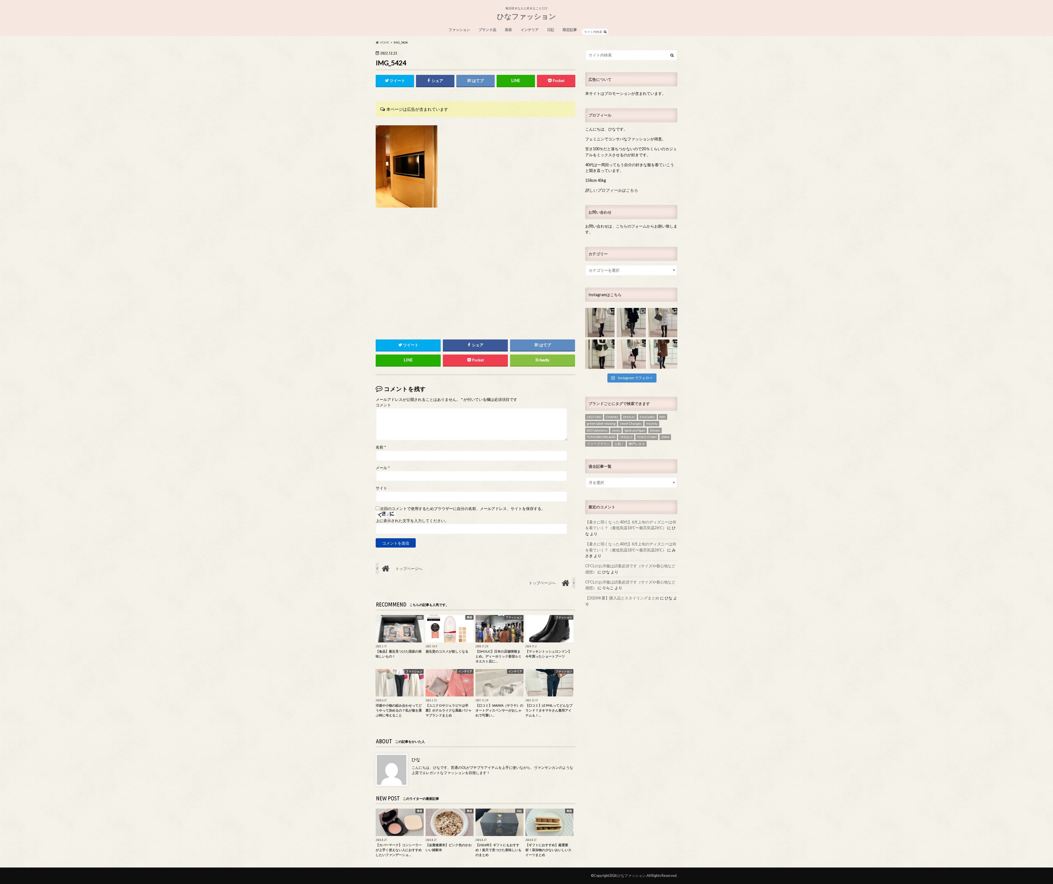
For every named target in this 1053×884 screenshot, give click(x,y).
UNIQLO (626, 437)
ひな (416, 759)
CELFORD (594, 417)
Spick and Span (634, 430)
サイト (381, 488)
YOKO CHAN (646, 437)
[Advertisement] (475, 285)
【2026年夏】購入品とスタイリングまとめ (622, 598)
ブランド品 (487, 29)
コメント (383, 405)
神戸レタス (637, 444)
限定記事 (570, 29)
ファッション (459, 29)
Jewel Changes (631, 423)
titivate (655, 430)
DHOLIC (629, 417)
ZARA (665, 437)
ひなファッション (526, 16)
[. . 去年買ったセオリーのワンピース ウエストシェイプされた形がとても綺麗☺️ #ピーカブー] (662, 322)
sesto (616, 430)
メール (383, 468)
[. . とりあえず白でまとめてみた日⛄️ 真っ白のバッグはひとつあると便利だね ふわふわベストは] (600, 322)
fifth (662, 417)
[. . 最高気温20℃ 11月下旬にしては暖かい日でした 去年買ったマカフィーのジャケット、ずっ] (631, 322)
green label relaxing (601, 423)
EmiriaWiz (647, 417)
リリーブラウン (598, 444)
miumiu (652, 423)
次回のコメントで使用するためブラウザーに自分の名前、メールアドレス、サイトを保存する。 (462, 508)
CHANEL (612, 417)
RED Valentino (597, 430)
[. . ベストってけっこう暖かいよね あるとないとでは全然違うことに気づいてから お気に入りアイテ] (600, 354)
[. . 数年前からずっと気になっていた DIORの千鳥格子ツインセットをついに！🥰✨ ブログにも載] (631, 354)
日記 (550, 29)
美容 (508, 29)
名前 (381, 447)
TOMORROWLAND (601, 437)
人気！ (619, 444)
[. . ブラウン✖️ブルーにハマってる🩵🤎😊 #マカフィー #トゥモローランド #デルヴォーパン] (662, 354)
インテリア (530, 29)
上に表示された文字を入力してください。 (412, 520)
